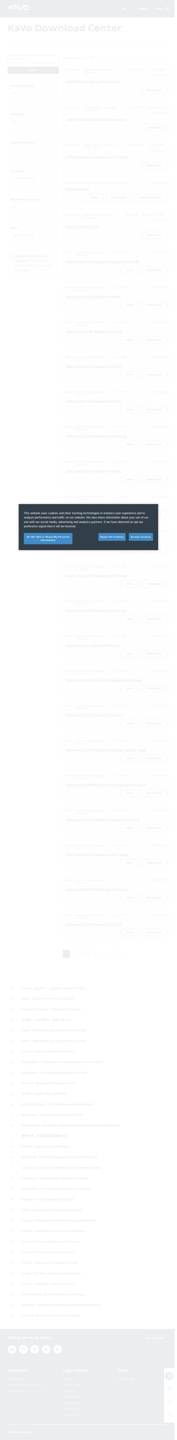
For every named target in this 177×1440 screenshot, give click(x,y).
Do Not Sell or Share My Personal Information (48, 538)
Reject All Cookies (112, 536)
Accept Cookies (141, 536)
